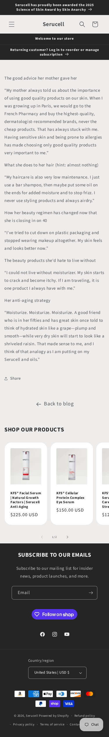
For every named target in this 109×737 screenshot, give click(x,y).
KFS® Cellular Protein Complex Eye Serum (70, 498)
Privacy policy (24, 724)
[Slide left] (41, 537)
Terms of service (52, 724)
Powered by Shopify (54, 716)
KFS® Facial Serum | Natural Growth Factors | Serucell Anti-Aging (25, 500)
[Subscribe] (90, 593)
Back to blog (59, 403)
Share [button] (15, 378)
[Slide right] (67, 537)
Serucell (32, 716)
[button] (11, 24)
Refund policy (84, 716)
